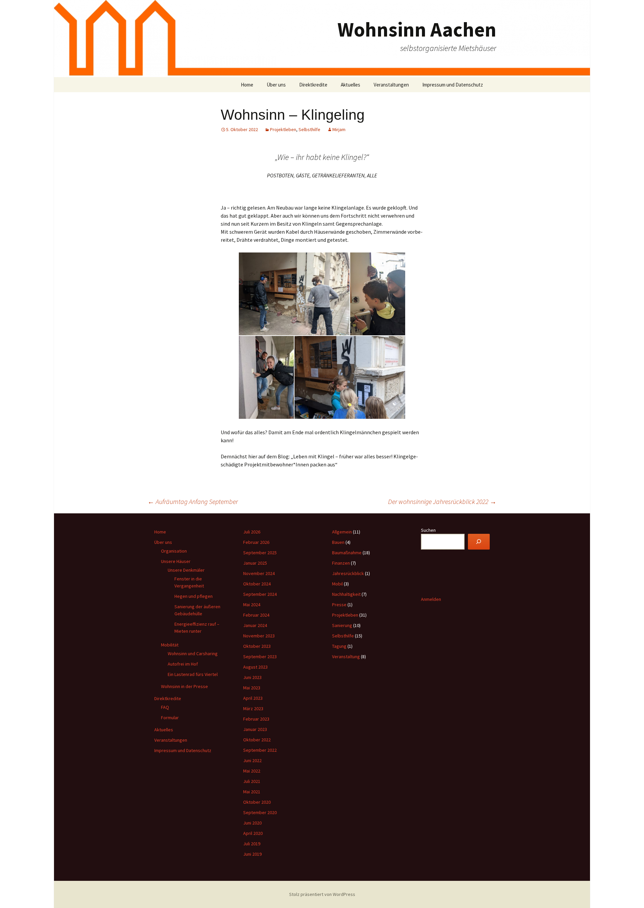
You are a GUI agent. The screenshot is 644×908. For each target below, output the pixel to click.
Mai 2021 (251, 792)
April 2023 (253, 698)
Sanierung (342, 625)
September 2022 (260, 750)
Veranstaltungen (391, 84)
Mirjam (338, 129)
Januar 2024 (255, 625)
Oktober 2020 (257, 802)
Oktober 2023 (257, 646)
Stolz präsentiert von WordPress (322, 894)
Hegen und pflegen (193, 596)
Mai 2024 (251, 605)
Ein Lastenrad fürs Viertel (193, 674)
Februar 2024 (256, 615)
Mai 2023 (251, 688)
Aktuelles (350, 84)
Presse (339, 605)
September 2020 (260, 812)
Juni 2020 (252, 823)
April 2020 (253, 833)
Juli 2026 (251, 532)
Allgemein (342, 532)
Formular (170, 718)
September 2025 (260, 553)
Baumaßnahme (347, 553)
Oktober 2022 (257, 740)
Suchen (428, 530)
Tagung (339, 646)
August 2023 (255, 667)
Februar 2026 (256, 542)
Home (247, 84)
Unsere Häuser (176, 561)
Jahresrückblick (348, 573)
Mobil (337, 584)
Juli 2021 (251, 781)
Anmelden (431, 599)
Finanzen (341, 563)
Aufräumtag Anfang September (193, 501)
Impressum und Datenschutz (452, 84)
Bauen (338, 542)
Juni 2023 (252, 677)
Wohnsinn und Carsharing (193, 653)
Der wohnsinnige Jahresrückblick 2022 (442, 501)
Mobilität (169, 645)
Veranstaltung (346, 657)
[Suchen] (479, 542)
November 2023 (259, 636)
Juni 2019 (252, 854)
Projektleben (283, 129)
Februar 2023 (256, 719)
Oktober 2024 (257, 584)
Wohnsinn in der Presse (184, 686)
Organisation (174, 551)
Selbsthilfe (309, 129)
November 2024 (259, 573)
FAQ (165, 707)
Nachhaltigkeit (346, 594)
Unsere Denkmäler (186, 570)
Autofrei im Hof (183, 664)
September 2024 (260, 594)
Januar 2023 (255, 729)
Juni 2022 (252, 760)
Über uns (276, 84)
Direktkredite (313, 84)
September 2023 (260, 657)
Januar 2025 (255, 563)
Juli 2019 (251, 844)
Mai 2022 (251, 771)
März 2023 (253, 708)
